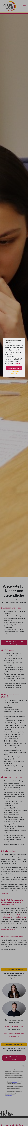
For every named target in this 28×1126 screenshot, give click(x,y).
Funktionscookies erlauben (14, 372)
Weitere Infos (18, 363)
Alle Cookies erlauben (14, 368)
